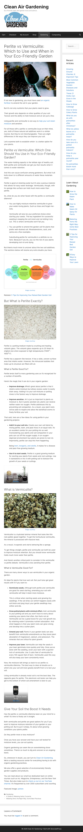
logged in (18, 816)
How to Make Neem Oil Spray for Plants (73, 209)
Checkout (12, 35)
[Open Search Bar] (80, 35)
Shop (34, 35)
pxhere (20, 789)
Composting (56, 35)
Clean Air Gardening (26, 7)
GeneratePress (56, 829)
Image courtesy (30, 290)
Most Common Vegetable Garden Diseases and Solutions (72, 85)
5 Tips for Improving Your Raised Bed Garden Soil (31, 295)
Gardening (44, 35)
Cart (3, 35)
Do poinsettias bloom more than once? (72, 166)
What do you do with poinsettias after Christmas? (71, 121)
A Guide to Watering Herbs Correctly (18, 796)
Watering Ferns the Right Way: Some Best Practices (23, 798)
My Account (24, 35)
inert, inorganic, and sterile (25, 446)
